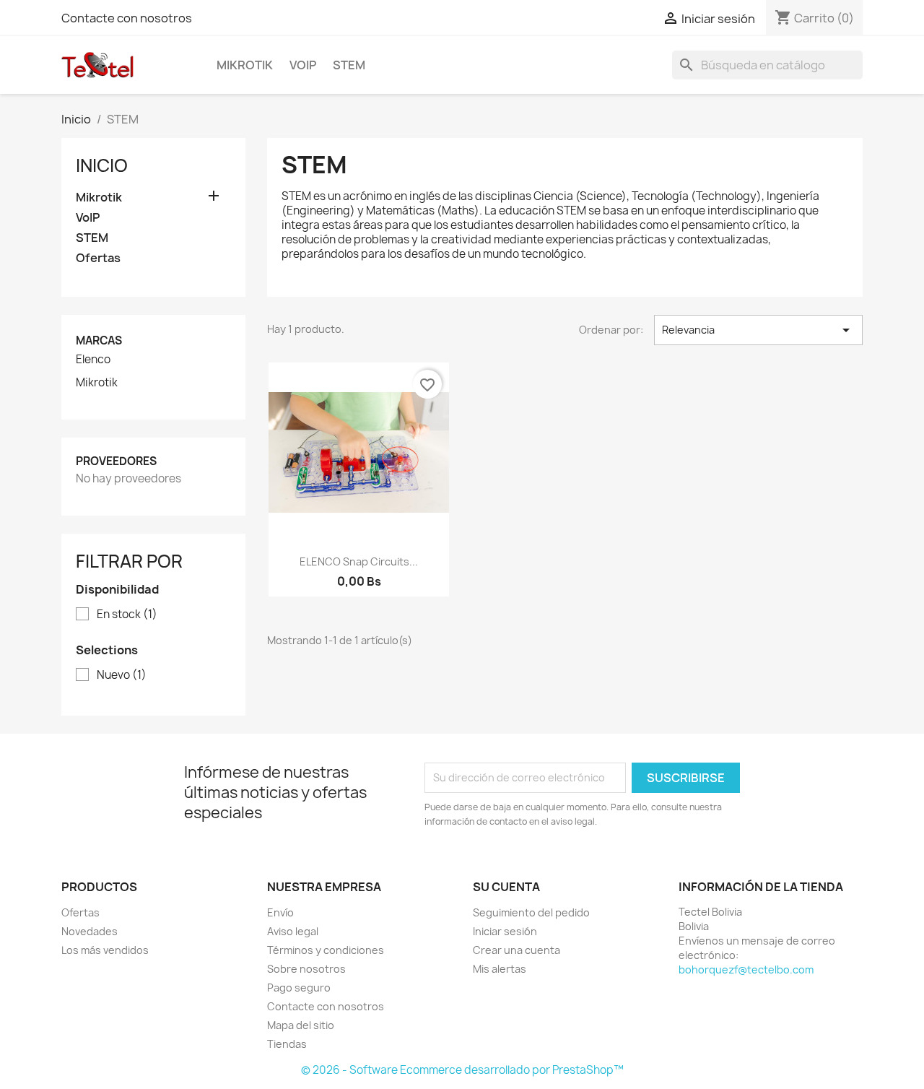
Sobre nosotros (306, 969)
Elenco (93, 359)
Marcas (99, 340)
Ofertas (98, 258)
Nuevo (122, 675)
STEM (349, 65)
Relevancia (758, 330)
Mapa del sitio (300, 1025)
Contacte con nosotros (126, 18)
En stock (127, 614)
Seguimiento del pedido (531, 912)
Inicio (102, 165)
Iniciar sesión (505, 931)
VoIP (302, 65)
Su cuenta (506, 887)
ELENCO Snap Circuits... (359, 561)
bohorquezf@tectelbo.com (746, 969)
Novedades (89, 931)
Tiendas (287, 1044)
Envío (280, 912)
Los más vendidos (105, 950)
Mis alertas (499, 969)
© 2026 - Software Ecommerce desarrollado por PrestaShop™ (462, 1069)
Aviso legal (292, 931)
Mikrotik (245, 65)
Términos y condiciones (325, 950)
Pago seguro (299, 987)
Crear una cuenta (516, 950)
